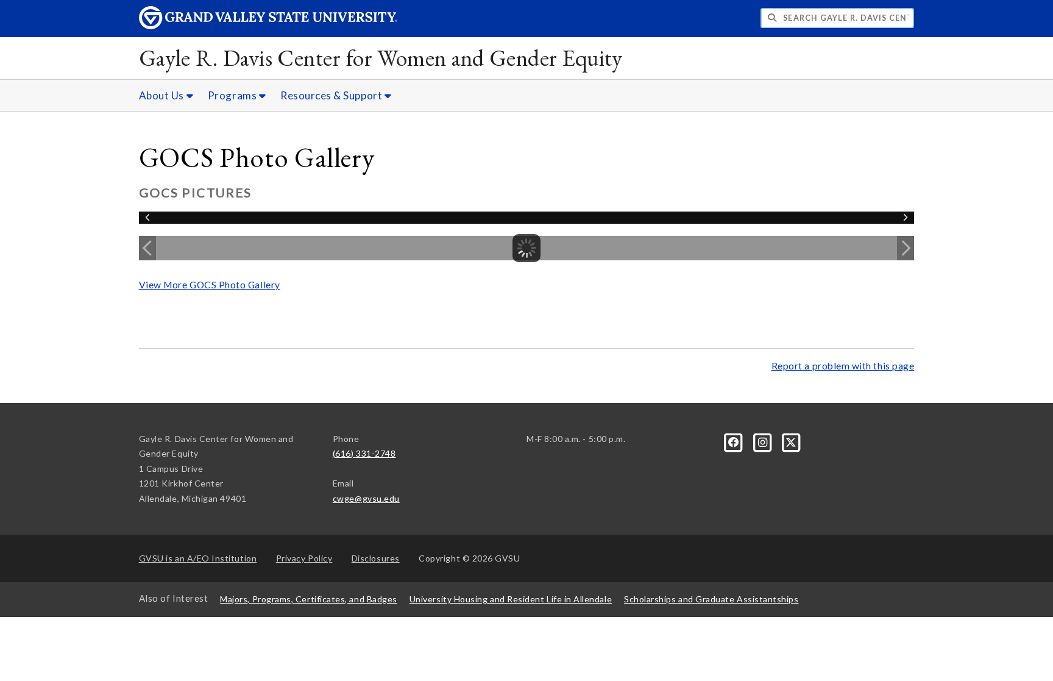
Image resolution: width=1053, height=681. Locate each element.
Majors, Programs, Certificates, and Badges (308, 599)
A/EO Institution (198, 558)
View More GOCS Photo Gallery (209, 284)
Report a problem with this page (843, 365)
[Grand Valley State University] (268, 26)
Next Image (905, 248)
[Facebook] (734, 441)
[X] (791, 441)
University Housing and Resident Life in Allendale (511, 599)
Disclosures (376, 558)
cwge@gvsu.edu (366, 498)
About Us (162, 95)
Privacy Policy (304, 558)
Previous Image (147, 248)
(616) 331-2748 (364, 453)
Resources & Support (332, 95)
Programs (233, 95)
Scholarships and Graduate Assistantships (711, 599)
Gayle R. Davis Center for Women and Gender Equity (381, 58)
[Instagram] (763, 441)
